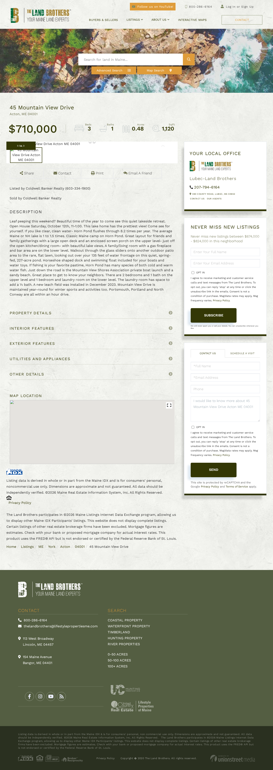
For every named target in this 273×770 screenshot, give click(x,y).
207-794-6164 (207, 187)
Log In (231, 6)
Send (213, 470)
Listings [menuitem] (133, 19)
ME (41, 547)
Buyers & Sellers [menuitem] (103, 20)
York (51, 547)
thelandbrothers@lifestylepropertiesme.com (60, 626)
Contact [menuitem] (242, 20)
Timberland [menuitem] (119, 632)
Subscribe (213, 315)
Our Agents (214, 198)
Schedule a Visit (242, 353)
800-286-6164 (200, 6)
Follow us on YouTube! (155, 6)
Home (11, 547)
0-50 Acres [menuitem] (118, 654)
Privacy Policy (20, 503)
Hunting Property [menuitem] (125, 638)
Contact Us (197, 198)
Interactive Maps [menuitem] (192, 20)
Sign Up (247, 6)
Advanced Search (109, 70)
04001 (80, 547)
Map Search (155, 70)
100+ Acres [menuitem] (118, 666)
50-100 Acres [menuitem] (119, 660)
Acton (65, 547)
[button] (189, 59)
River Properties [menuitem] (124, 644)
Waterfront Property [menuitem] (129, 626)
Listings (27, 547)
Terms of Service (237, 486)
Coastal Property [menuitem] (125, 620)
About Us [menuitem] (159, 19)
